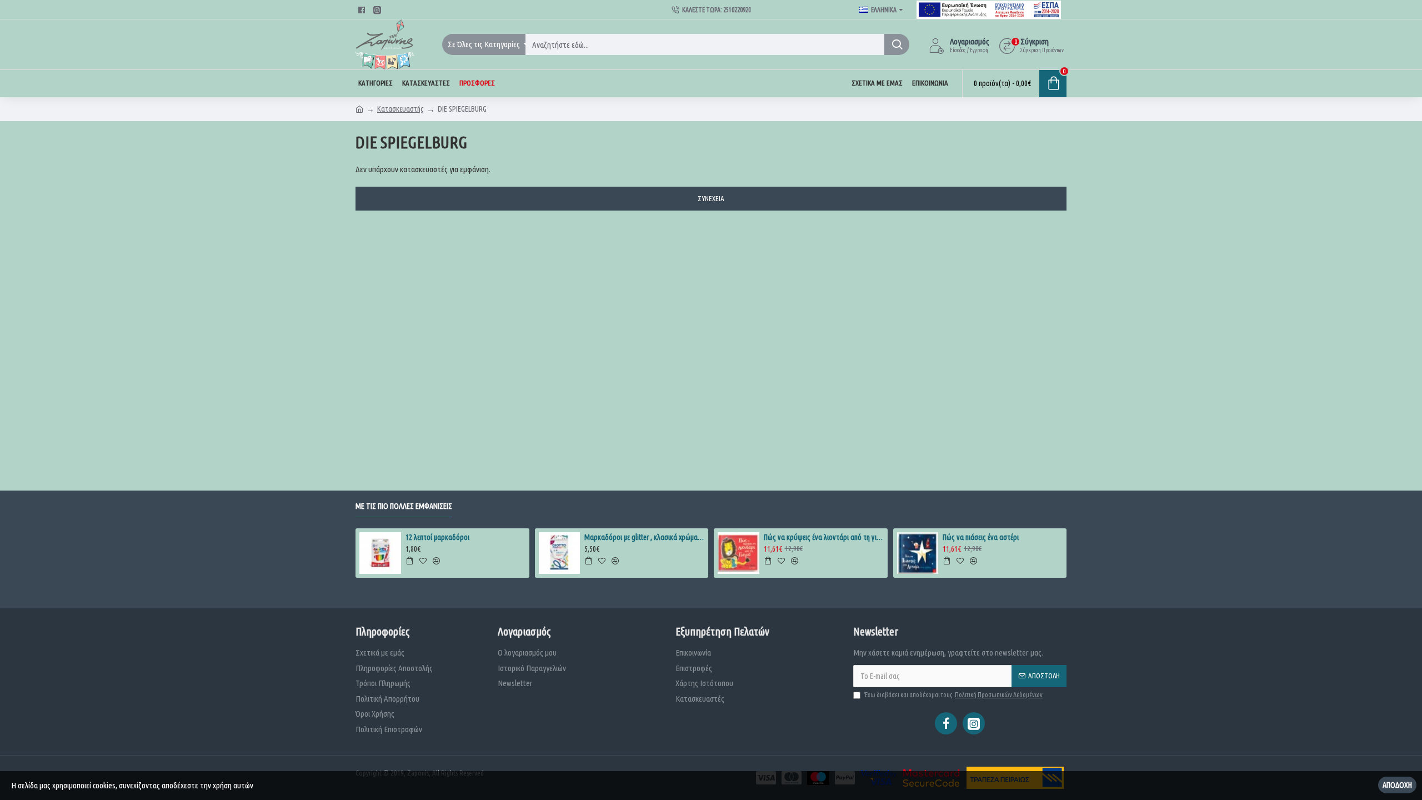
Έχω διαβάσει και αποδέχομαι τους (953, 694)
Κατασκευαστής (400, 108)
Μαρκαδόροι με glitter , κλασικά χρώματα (644, 537)
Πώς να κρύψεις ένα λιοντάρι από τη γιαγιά (824, 537)
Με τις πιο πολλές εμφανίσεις (404, 506)
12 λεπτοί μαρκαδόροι (437, 537)
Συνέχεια (711, 198)
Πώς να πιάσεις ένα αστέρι (981, 537)
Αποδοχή (1397, 785)
